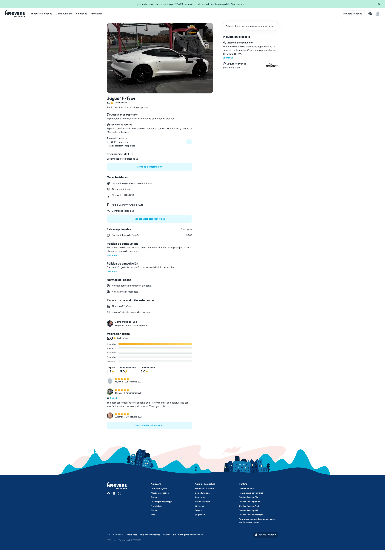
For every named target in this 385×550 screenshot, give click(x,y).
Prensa (154, 497)
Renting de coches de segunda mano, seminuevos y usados (257, 521)
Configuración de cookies (190, 534)
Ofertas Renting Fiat (249, 497)
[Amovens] (15, 13)
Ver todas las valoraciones (149, 425)
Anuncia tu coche (352, 13)
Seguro (198, 510)
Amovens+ (96, 13)
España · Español (267, 534)
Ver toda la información (149, 166)
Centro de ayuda (159, 488)
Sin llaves (199, 506)
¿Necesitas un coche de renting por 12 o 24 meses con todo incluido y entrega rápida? (190, 4)
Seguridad (200, 514)
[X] (119, 493)
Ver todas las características (149, 218)
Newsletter (156, 506)
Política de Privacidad (150, 534)
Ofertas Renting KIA (248, 510)
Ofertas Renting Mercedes (252, 514)
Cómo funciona (64, 13)
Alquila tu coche (202, 501)
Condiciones (131, 534)
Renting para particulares (251, 493)
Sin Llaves (81, 13)
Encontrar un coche (41, 13)
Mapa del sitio (169, 534)
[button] (380, 4)
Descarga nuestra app (161, 501)
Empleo (154, 510)
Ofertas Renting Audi (249, 506)
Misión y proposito (160, 493)
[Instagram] (114, 493)
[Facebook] (108, 493)
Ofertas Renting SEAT (249, 501)
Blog (153, 514)
